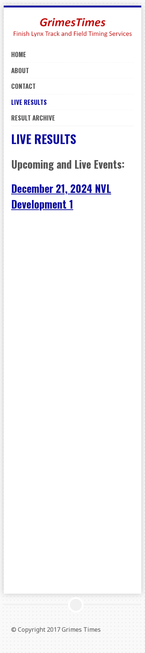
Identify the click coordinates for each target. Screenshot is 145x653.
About (20, 70)
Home (18, 54)
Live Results (29, 102)
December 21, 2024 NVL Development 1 (61, 196)
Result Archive (33, 117)
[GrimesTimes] (72, 26)
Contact (23, 86)
